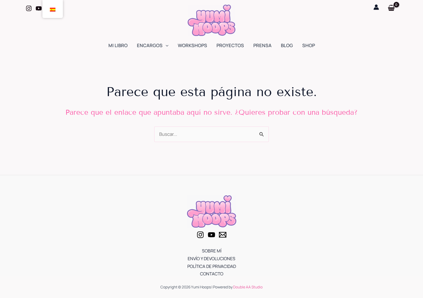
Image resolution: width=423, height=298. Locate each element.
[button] (165, 45)
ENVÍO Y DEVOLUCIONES (211, 258)
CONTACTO (211, 274)
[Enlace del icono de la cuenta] (376, 7)
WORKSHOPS (192, 45)
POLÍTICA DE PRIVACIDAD (211, 266)
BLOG (287, 45)
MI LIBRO (118, 45)
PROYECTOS (230, 45)
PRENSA (262, 45)
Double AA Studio (248, 287)
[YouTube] (211, 234)
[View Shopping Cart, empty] (391, 8)
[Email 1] (222, 234)
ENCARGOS (150, 45)
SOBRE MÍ (211, 251)
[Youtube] (39, 8)
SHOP (308, 45)
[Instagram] (29, 8)
